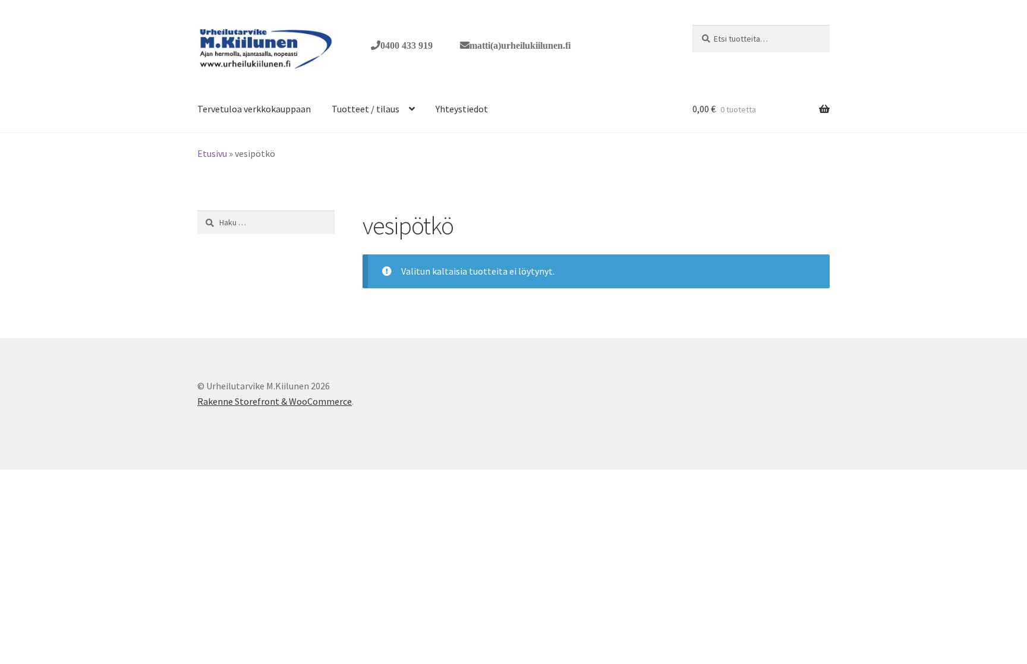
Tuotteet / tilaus (365, 109)
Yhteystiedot (462, 109)
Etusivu (212, 153)
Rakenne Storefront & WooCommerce (274, 401)
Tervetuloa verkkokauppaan (254, 109)
